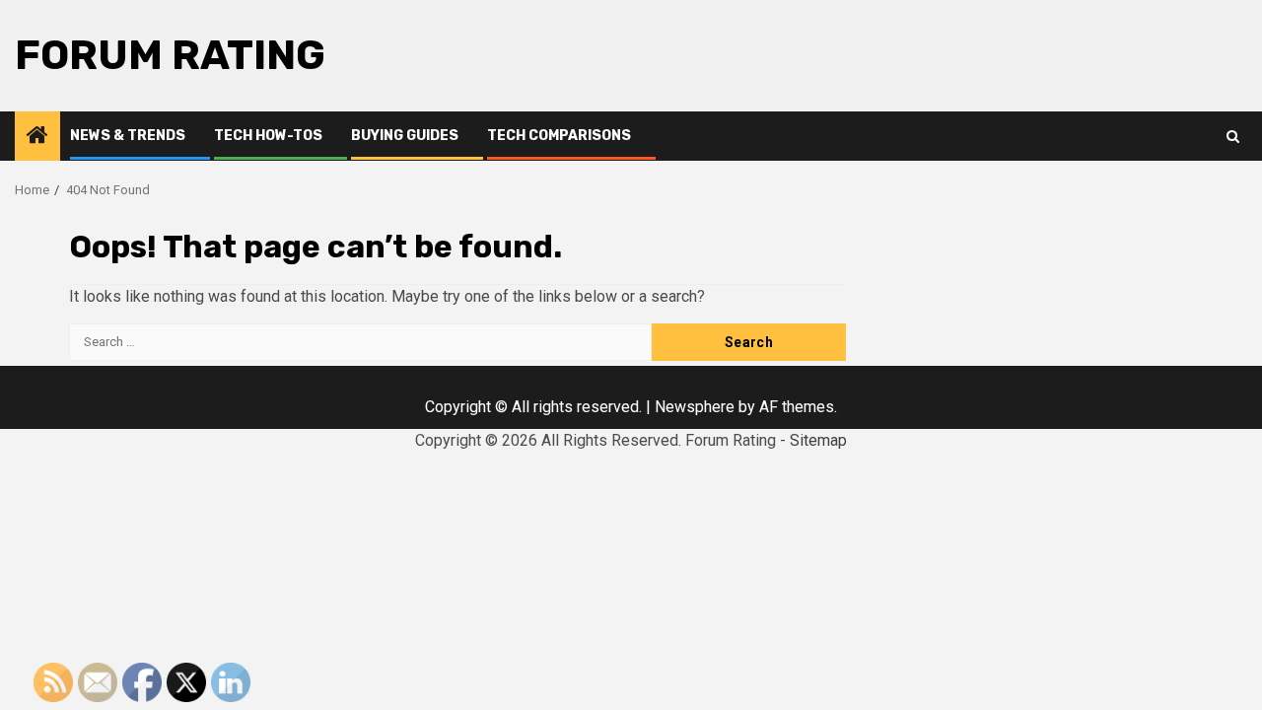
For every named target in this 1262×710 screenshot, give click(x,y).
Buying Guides (404, 135)
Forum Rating (170, 55)
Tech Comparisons (559, 135)
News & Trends (127, 135)
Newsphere (695, 406)
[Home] (37, 137)
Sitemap (818, 440)
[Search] (1233, 136)
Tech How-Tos (268, 135)
